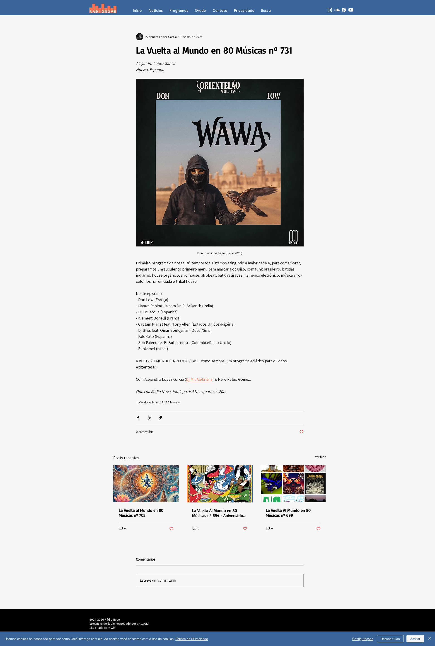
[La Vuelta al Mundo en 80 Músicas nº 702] (146, 483)
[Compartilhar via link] (160, 418)
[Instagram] (330, 10)
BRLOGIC (143, 624)
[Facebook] (344, 10)
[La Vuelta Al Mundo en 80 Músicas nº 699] (293, 483)
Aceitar (415, 638)
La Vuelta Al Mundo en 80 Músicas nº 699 (288, 513)
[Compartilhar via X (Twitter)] (149, 418)
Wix (113, 628)
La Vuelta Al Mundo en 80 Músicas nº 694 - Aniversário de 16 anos (217, 513)
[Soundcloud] (337, 10)
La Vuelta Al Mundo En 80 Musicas (159, 402)
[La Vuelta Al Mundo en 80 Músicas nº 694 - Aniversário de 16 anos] (220, 483)
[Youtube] (351, 10)
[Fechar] (429, 638)
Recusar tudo (390, 638)
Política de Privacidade (191, 638)
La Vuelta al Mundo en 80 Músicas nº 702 (141, 513)
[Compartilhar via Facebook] (138, 418)
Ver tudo (320, 457)
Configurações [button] (362, 638)
